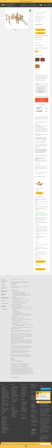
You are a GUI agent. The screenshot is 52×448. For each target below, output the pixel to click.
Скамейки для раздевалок (6, 429)
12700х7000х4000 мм (39, 45)
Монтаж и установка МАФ (39, 251)
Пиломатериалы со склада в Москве (40, 252)
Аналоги (37, 177)
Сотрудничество (23, 414)
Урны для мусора (4, 390)
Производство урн (24, 411)
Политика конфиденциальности (45, 435)
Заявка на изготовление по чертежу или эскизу (4, 298)
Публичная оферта (43, 441)
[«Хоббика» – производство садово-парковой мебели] (3, 5)
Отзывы (46, 35)
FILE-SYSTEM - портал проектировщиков (42, 100)
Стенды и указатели (5, 404)
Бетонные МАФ (4, 416)
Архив (3, 412)
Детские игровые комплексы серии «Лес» (41, 75)
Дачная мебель (4, 386)
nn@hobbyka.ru (33, 416)
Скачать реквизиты (40, 261)
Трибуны (3, 401)
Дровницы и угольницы (5, 417)
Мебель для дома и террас (6, 409)
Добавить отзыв (40, 269)
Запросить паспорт (40, 90)
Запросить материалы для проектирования (41, 92)
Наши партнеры (23, 390)
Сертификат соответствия (41, 86)
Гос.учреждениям (23, 403)
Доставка (13, 408)
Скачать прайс (14, 416)
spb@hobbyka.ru (33, 406)
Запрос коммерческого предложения (4, 291)
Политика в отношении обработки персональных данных (44, 438)
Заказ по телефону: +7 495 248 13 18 (41, 172)
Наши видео (23, 417)
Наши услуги (13, 384)
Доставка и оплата (38, 37)
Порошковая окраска (15, 394)
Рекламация (3, 300)
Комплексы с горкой (42, 78)
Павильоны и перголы (5, 396)
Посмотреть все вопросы (14, 377)
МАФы (3, 413)
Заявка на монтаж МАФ (4, 303)
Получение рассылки (4, 309)
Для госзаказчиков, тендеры (4, 288)
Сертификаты (23, 389)
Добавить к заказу (40, 29)
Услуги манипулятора (38, 258)
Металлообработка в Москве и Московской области (15, 388)
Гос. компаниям (23, 404)
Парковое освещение (5, 394)
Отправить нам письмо (39, 173)
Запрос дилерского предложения (4, 306)
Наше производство (12, 3)
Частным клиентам (24, 401)
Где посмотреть (14, 412)
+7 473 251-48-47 (34, 422)
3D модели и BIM (23, 418)
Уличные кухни (4, 411)
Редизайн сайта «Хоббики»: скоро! (26, 1)
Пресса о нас (23, 393)
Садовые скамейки (4, 389)
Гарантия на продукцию (15, 411)
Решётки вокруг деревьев (5, 397)
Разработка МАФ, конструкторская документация (14, 392)
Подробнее (37, 238)
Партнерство (22, 399)
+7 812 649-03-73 (33, 407)
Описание (43, 35)
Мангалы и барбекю (5, 408)
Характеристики (38, 35)
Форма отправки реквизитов (3, 294)
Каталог (8, 3)
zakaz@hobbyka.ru (20, 361)
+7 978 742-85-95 (34, 412)
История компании (24, 386)
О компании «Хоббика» (24, 384)
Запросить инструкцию (41, 88)
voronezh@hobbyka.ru (34, 421)
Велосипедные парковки (5, 393)
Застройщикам (23, 407)
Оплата (13, 407)
